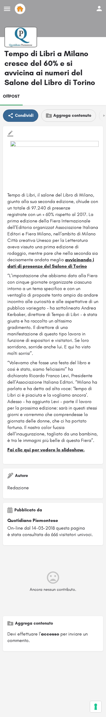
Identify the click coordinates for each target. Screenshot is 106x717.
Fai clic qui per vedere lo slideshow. (46, 450)
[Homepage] (20, 9)
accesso (50, 634)
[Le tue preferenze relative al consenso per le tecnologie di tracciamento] (95, 706)
